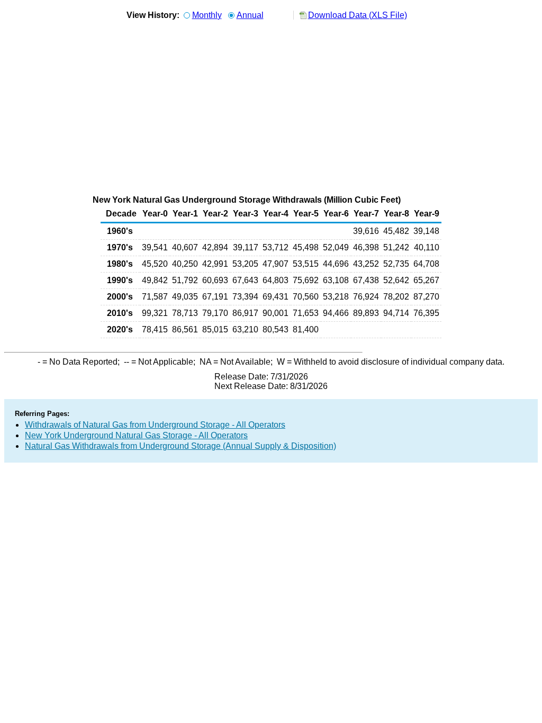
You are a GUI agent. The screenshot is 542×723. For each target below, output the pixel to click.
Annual (250, 15)
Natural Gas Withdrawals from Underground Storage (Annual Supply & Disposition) (180, 445)
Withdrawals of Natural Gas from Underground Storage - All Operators (155, 424)
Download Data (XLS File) (357, 15)
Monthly (207, 15)
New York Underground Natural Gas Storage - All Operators (136, 435)
